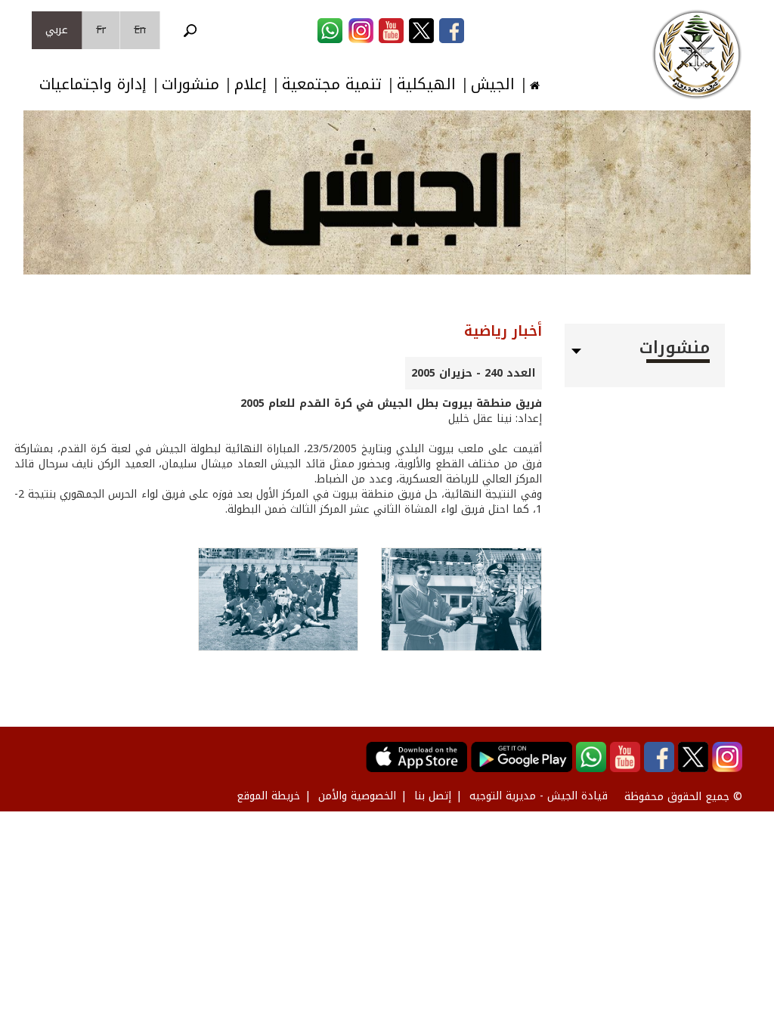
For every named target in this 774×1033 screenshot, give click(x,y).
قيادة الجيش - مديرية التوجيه (538, 796)
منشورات (190, 84)
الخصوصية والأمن (357, 796)
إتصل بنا (432, 796)
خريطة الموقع (268, 796)
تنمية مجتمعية (332, 84)
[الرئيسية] (697, 54)
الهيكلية (426, 84)
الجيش (493, 84)
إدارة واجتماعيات (93, 84)
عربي (56, 30)
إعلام (250, 84)
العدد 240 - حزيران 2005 (473, 373)
